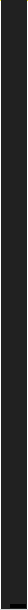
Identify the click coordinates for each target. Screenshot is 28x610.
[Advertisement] (14, 20)
